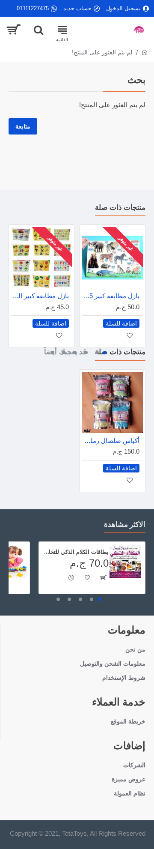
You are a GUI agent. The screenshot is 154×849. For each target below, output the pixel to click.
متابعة (22, 126)
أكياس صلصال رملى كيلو (110, 440)
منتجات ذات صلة (120, 207)
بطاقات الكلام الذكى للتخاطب (75, 551)
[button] (105, 352)
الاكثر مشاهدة (125, 524)
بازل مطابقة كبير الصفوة (40, 295)
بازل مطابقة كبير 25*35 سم (110, 295)
